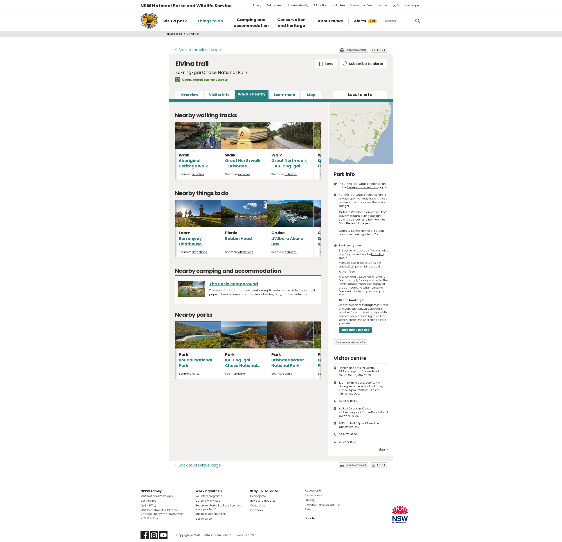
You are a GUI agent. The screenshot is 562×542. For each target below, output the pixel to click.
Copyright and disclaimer (322, 504)
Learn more (284, 94)
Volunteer (339, 5)
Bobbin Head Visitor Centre (357, 368)
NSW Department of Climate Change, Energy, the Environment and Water (162, 513)
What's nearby (251, 94)
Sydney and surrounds (362, 187)
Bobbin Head (238, 238)
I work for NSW (245, 535)
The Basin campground (233, 284)
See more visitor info (350, 342)
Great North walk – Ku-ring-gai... (289, 163)
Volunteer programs (208, 496)
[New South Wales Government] (400, 514)
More (382, 449)
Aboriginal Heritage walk (193, 163)
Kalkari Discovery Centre (355, 408)
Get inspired (275, 5)
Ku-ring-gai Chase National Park (364, 184)
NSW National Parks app (156, 496)
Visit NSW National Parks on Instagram (154, 535)
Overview (189, 94)
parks (195, 373)
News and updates (263, 501)
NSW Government (216, 535)
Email (381, 50)
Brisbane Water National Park (287, 362)
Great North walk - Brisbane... (243, 163)
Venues (382, 5)
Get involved (203, 518)
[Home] (149, 21)
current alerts (216, 79)
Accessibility (313, 490)
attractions (199, 252)
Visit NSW (146, 505)
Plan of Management (366, 305)
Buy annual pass (355, 330)
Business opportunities (210, 514)
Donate (310, 518)
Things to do (174, 34)
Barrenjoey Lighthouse (190, 241)
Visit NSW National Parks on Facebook (144, 535)
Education (320, 5)
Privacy (310, 500)
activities (198, 174)
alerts (360, 94)
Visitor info (219, 94)
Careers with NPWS (207, 501)
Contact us (257, 505)
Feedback (256, 510)
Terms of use (313, 495)
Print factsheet (356, 50)
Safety (257, 5)
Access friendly (298, 5)
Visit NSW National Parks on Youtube (163, 535)
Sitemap (310, 509)
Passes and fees (361, 5)
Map (311, 94)
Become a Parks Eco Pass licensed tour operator (218, 507)
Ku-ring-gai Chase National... (242, 362)
